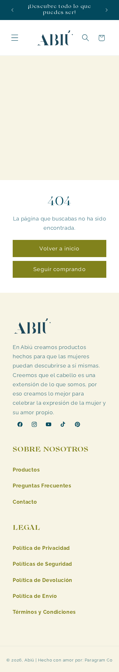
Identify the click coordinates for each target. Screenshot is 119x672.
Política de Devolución (42, 580)
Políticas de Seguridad (42, 564)
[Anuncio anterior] (12, 10)
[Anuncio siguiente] (107, 10)
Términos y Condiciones (44, 612)
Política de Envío (35, 596)
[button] (15, 38)
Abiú (29, 660)
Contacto (25, 502)
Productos (26, 470)
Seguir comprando (59, 269)
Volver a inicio (59, 249)
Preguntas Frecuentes (42, 486)
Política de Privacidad (41, 548)
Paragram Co (99, 660)
